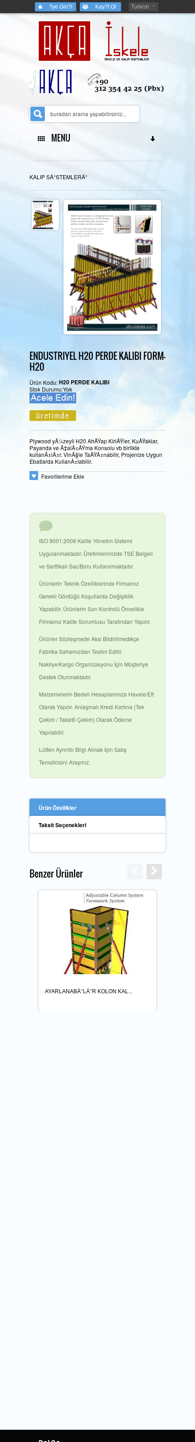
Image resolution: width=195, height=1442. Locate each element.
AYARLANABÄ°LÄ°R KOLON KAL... (88, 991)
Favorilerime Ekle (62, 476)
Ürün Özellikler (58, 808)
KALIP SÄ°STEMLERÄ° (58, 177)
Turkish (140, 7)
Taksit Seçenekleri (62, 825)
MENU (59, 138)
